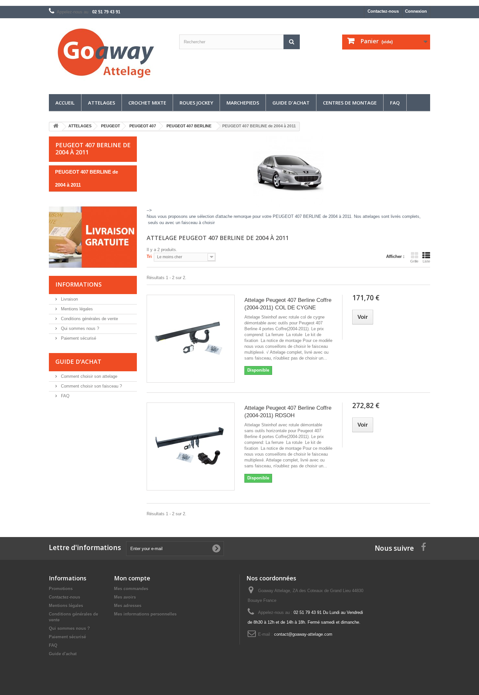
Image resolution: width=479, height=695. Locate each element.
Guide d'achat (291, 102)
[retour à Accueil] (56, 127)
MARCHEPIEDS (242, 102)
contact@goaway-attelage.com (303, 634)
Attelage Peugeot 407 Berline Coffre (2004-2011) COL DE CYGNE (287, 304)
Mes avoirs (125, 597)
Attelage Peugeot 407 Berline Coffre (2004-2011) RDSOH (287, 411)
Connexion (416, 11)
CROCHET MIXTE (147, 102)
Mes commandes (131, 588)
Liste (426, 261)
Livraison (69, 299)
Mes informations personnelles (145, 614)
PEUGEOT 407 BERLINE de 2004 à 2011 (86, 178)
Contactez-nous (383, 11)
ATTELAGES (101, 102)
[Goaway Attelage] (109, 54)
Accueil (65, 102)
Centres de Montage (350, 102)
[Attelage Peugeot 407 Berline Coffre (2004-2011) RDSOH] (190, 446)
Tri (149, 256)
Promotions (61, 588)
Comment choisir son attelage (88, 376)
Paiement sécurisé (78, 338)
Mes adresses (127, 605)
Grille (414, 261)
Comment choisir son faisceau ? (91, 386)
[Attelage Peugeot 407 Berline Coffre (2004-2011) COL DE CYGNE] (190, 338)
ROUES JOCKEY (196, 102)
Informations (78, 284)
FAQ (395, 102)
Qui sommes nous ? (79, 328)
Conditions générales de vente (89, 318)
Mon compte (132, 578)
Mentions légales (76, 308)
